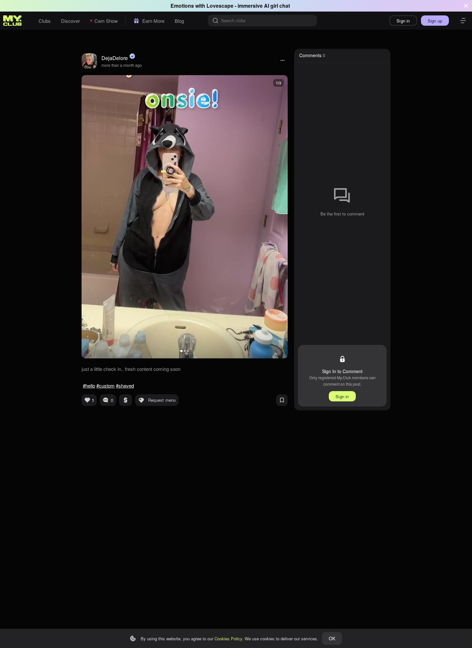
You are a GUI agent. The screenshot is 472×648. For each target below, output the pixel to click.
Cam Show (106, 20)
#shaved (125, 385)
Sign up (435, 21)
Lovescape (219, 5)
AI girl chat (277, 5)
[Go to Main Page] (12, 20)
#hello (89, 385)
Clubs (45, 20)
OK (332, 638)
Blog (179, 20)
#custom (105, 385)
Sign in (403, 21)
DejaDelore (114, 58)
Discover (70, 20)
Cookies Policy (228, 638)
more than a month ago (121, 65)
